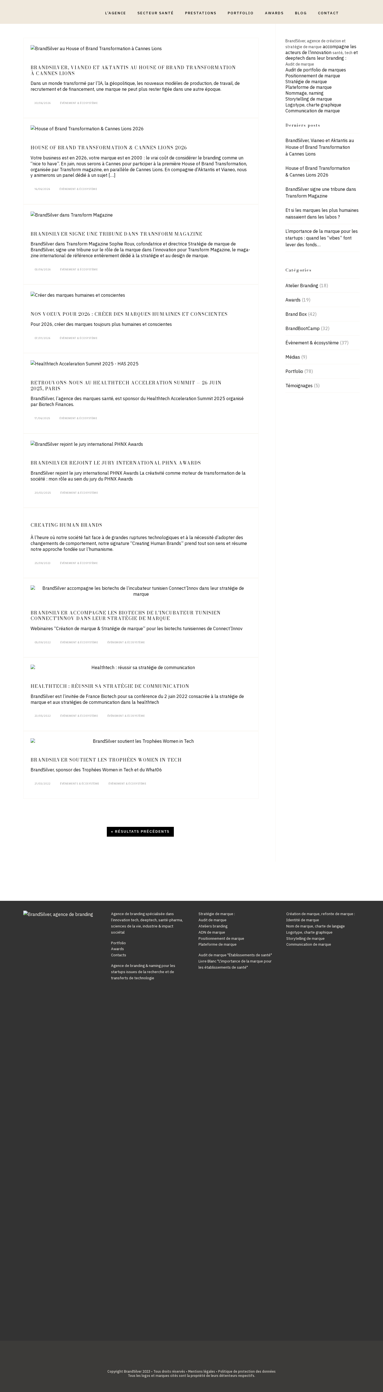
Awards (293, 300)
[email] (204, 1362)
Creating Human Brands (66, 525)
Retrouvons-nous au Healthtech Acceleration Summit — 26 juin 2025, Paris (126, 385)
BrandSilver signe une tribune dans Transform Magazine (116, 234)
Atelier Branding (301, 285)
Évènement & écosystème (79, 103)
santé (338, 52)
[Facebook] (178, 1362)
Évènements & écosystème (79, 783)
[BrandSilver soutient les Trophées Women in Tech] (141, 741)
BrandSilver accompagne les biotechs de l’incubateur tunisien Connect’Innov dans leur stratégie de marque (126, 615)
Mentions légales (201, 1371)
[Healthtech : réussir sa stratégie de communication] (141, 668)
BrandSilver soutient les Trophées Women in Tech (106, 760)
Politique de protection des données (247, 1371)
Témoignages (299, 385)
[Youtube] (196, 1362)
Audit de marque (299, 64)
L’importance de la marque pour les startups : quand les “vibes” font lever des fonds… (321, 237)
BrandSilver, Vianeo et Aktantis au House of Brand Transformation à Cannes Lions (133, 70)
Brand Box (296, 314)
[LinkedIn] (187, 1362)
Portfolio (294, 371)
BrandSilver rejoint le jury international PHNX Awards (116, 463)
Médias (292, 357)
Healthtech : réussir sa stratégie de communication (110, 686)
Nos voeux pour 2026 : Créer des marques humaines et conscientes (129, 314)
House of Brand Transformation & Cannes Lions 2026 (109, 147)
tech (348, 52)
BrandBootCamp (302, 328)
